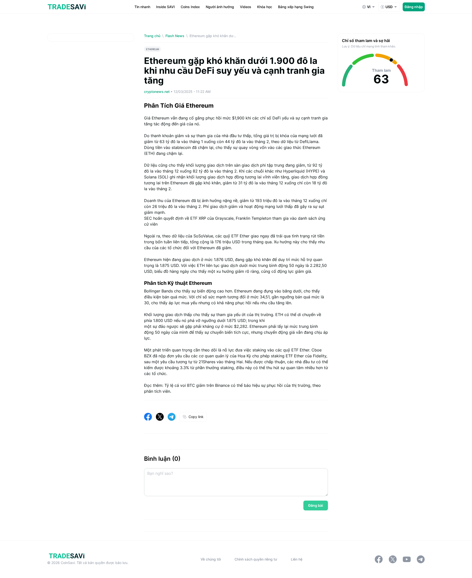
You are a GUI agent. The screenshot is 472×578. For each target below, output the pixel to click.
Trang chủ (152, 36)
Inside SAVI (165, 7)
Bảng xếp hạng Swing (296, 7)
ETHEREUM (152, 49)
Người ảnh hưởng (220, 7)
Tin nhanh (142, 7)
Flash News (174, 36)
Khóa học (264, 7)
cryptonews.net (157, 91)
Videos (245, 7)
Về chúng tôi (211, 559)
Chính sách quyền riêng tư (256, 559)
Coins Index (190, 7)
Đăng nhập (414, 7)
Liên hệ (296, 559)
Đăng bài (315, 505)
